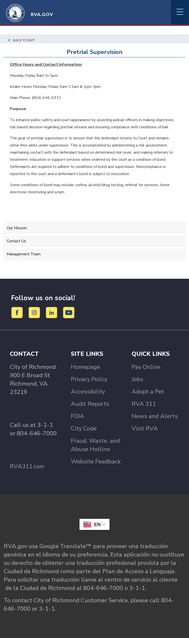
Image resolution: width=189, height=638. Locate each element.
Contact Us (16, 241)
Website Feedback (96, 461)
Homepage (85, 367)
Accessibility (88, 391)
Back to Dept (24, 40)
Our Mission (17, 228)
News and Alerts (155, 416)
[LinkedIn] (52, 312)
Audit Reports (90, 404)
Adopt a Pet (148, 391)
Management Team (24, 254)
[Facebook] (18, 312)
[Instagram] (35, 312)
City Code (84, 428)
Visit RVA (145, 428)
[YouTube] (69, 312)
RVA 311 (144, 404)
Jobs (137, 379)
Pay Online (146, 367)
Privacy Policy (89, 379)
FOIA (77, 416)
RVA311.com (27, 466)
